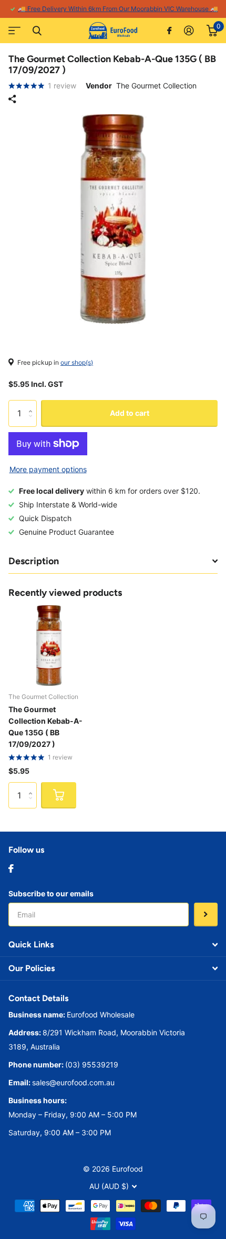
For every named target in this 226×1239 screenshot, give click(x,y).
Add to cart (129, 412)
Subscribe (206, 914)
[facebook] (11, 868)
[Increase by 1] (33, 404)
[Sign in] (189, 30)
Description (33, 561)
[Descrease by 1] (33, 422)
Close (37, 30)
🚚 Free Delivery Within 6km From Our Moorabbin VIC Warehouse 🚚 (118, 9)
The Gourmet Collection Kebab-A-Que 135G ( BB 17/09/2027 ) (45, 726)
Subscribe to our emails (51, 893)
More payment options (48, 469)
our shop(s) (76, 362)
